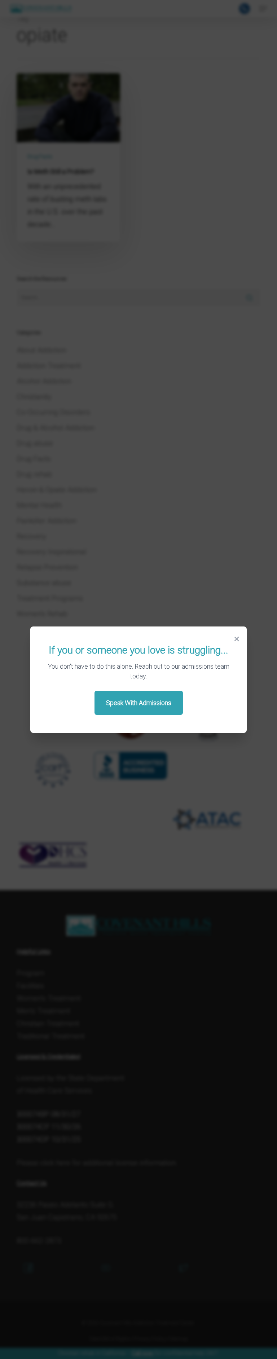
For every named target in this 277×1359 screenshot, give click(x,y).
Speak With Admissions (138, 703)
